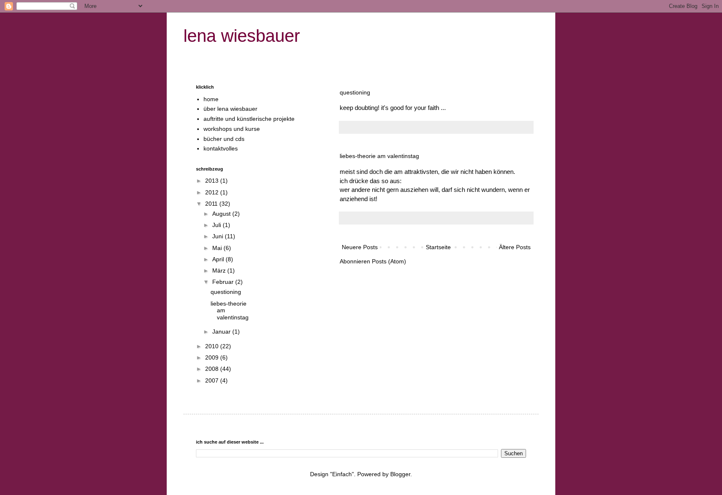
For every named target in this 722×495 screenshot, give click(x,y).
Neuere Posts (360, 247)
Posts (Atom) (389, 261)
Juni (218, 236)
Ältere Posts (515, 247)
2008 (212, 368)
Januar (222, 331)
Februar (223, 281)
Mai (218, 248)
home (211, 99)
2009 (212, 357)
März (219, 270)
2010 (212, 346)
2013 (212, 180)
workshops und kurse (231, 128)
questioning (355, 92)
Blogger (400, 474)
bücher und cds (223, 138)
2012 (212, 192)
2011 (212, 203)
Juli (217, 225)
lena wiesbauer (241, 36)
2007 (212, 380)
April (219, 259)
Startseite (438, 247)
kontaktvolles (220, 148)
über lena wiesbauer (230, 108)
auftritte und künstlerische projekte (249, 118)
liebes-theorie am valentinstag (379, 156)
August (222, 213)
